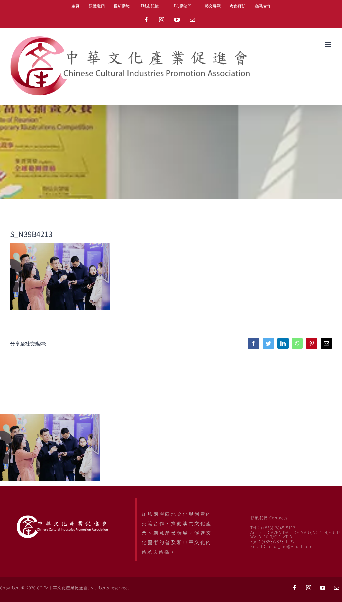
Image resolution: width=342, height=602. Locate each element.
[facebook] (294, 587)
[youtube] (322, 587)
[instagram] (308, 587)
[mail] (336, 587)
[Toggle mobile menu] (328, 44)
